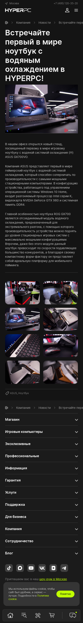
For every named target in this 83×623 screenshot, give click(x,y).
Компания (23, 22)
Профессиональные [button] (22, 456)
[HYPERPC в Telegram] (64, 568)
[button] (12, 3)
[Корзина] (51, 615)
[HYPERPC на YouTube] (31, 568)
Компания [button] (13, 529)
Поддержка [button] (15, 504)
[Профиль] (67, 10)
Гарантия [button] (13, 480)
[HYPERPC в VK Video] (53, 568)
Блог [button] (9, 553)
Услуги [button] (10, 492)
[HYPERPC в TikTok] (9, 568)
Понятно (65, 594)
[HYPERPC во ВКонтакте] (42, 568)
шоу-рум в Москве (53, 579)
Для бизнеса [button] (15, 517)
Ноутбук (23, 393)
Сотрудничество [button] (19, 541)
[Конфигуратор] (37, 615)
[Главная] (6, 22)
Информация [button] (16, 468)
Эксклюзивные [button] (17, 444)
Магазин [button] (12, 419)
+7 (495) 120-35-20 (66, 3)
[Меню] (76, 10)
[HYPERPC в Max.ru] (20, 568)
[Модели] (24, 615)
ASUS (13, 393)
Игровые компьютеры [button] (24, 431)
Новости (45, 22)
